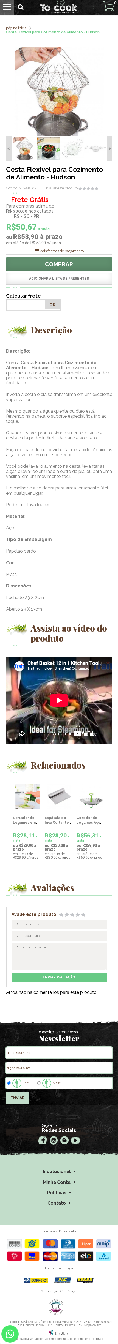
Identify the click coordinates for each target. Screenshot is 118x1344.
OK (52, 304)
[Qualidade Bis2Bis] (56, 1314)
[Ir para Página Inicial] (17, 28)
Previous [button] (9, 148)
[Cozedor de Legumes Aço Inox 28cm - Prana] (91, 796)
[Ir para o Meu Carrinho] (108, 6)
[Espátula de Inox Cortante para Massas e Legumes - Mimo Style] (59, 796)
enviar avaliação (59, 977)
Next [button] (109, 148)
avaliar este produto (62, 188)
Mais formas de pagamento (61, 251)
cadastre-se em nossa (58, 1032)
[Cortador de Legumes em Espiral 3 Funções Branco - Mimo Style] (27, 796)
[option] (25, 148)
